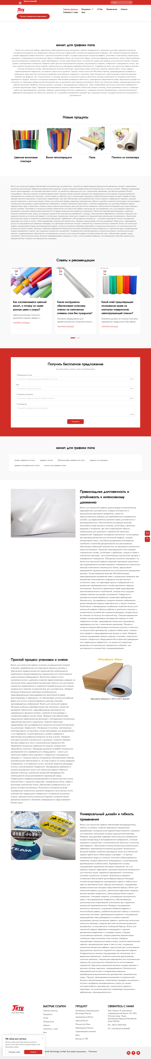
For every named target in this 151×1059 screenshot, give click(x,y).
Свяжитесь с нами (70, 12)
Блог (83, 12)
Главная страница (70, 9)
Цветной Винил (82, 1020)
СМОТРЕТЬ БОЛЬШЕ (21, 323)
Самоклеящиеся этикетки (86, 1031)
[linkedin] (128, 1053)
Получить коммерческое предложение (33, 16)
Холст (78, 1035)
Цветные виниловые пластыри (25, 159)
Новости (124, 9)
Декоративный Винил (84, 1017)
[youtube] (138, 1053)
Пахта (92, 157)
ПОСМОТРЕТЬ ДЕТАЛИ (25, 139)
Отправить (75, 421)
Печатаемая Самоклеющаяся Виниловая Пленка (87, 1012)
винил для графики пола (55, 465)
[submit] (130, 2)
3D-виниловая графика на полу (71, 460)
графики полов (46, 460)
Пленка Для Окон (83, 1024)
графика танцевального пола (26, 465)
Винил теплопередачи (59, 157)
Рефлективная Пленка (84, 1028)
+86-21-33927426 (119, 1024)
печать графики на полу (24, 460)
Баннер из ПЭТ (82, 1038)
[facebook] (133, 1053)
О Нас (100, 9)
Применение (111, 9)
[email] (147, 533)
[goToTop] (147, 539)
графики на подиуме (98, 460)
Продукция (85, 9)
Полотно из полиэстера (125, 157)
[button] (73, 337)
